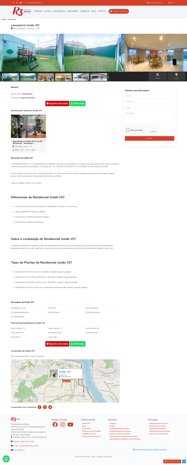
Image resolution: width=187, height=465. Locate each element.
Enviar (149, 138)
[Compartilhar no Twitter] (50, 407)
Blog (84, 426)
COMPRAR (38, 11)
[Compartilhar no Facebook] (39, 407)
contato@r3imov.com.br (34, 3)
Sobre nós (86, 423)
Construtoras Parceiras (91, 436)
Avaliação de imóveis (157, 428)
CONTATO (102, 11)
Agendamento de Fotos (158, 423)
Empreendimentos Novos (119, 428)
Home (4, 20)
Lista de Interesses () (154, 3)
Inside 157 (66, 381)
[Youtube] (21, 2)
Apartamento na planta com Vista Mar (124, 439)
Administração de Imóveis (159, 431)
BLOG (94, 11)
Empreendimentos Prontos (120, 431)
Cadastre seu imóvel (157, 426)
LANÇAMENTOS (58, 11)
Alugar (112, 426)
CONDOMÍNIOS (73, 11)
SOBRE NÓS (85, 11)
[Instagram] (17, 2)
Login (171, 3)
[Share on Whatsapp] (45, 407)
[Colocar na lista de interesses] (44, 140)
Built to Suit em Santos (158, 434)
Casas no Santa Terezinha (119, 434)
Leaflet (117, 402)
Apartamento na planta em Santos (123, 436)
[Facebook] (14, 2)
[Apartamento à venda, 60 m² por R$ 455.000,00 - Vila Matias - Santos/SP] (28, 126)
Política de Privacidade (91, 431)
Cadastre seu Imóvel (119, 11)
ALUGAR (47, 11)
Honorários (86, 428)
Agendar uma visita (58, 103)
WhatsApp (78, 103)
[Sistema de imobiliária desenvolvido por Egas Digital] (150, 449)
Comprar (112, 423)
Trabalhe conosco (89, 434)
